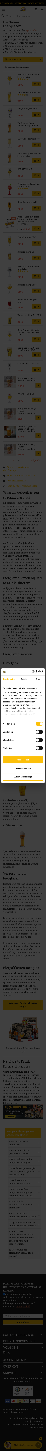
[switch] (39, 732)
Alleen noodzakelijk (23, 777)
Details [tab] (24, 679)
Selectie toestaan (23, 768)
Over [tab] (38, 679)
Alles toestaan (23, 760)
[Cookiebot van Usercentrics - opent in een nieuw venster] (32, 672)
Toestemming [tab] (9, 679)
